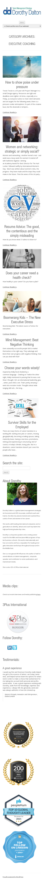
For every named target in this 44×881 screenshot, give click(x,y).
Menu (22, 22)
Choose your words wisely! (22, 368)
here (38, 594)
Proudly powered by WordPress (13, 877)
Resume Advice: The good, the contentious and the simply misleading (22, 231)
